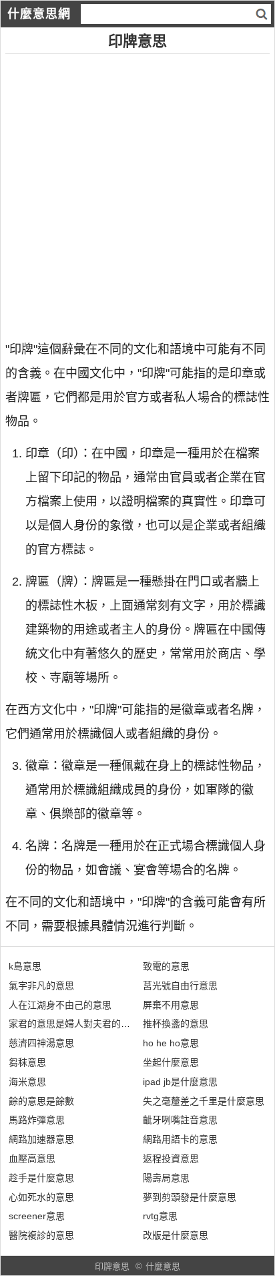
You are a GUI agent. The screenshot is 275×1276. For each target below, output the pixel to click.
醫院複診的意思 (41, 1235)
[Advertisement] (137, 191)
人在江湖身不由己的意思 (60, 1005)
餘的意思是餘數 (41, 1101)
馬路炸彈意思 (37, 1119)
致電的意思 (166, 966)
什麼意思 (163, 1266)
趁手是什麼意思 (41, 1178)
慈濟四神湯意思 (41, 1043)
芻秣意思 (27, 1062)
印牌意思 (112, 1266)
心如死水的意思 (41, 1197)
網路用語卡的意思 (180, 1139)
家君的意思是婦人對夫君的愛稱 (74, 1023)
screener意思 (37, 1216)
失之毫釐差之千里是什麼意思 (203, 1101)
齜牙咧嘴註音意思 (180, 1119)
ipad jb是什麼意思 (180, 1081)
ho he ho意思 (171, 1043)
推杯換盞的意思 (175, 1023)
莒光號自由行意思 (180, 985)
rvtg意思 (160, 1216)
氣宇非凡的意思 (41, 985)
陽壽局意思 (166, 1178)
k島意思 (25, 966)
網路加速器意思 (41, 1139)
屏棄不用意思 (171, 1005)
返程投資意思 (171, 1158)
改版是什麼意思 (175, 1235)
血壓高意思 (32, 1158)
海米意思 (27, 1081)
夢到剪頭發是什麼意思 (189, 1197)
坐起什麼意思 (171, 1062)
